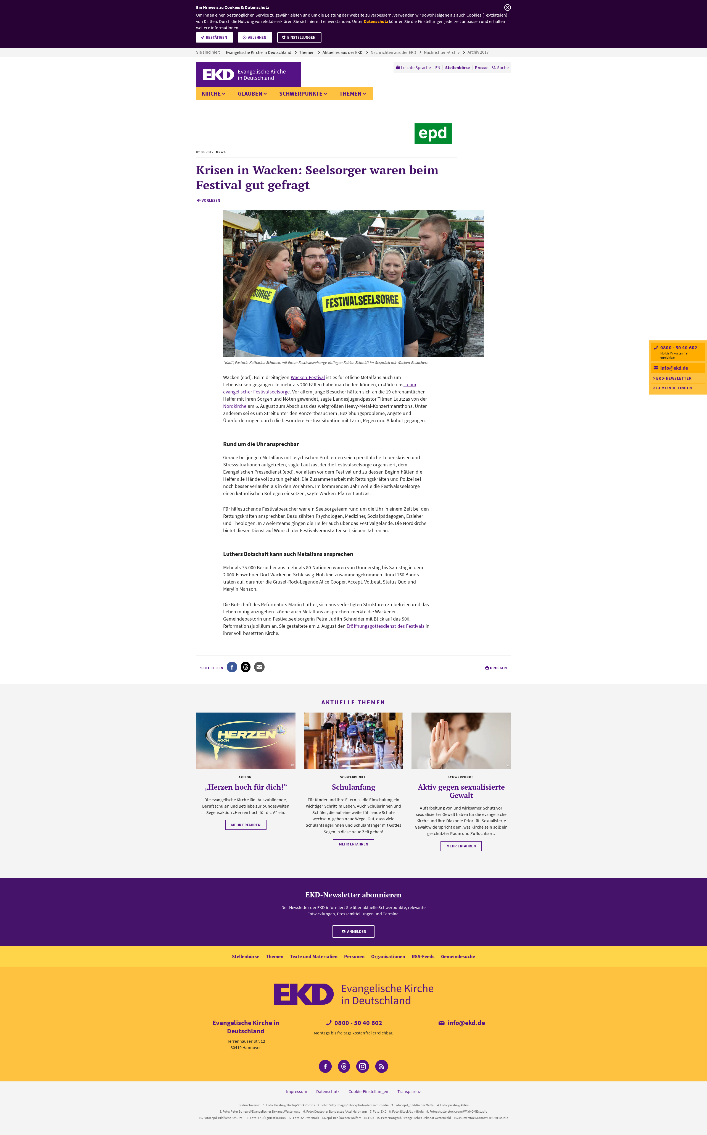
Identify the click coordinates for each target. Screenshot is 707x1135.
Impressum (296, 1091)
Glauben (250, 93)
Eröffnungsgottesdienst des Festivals (385, 626)
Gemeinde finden (674, 387)
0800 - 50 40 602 (678, 347)
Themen (307, 52)
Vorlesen (211, 200)
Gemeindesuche (458, 956)
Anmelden (356, 931)
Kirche (211, 93)
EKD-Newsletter (674, 378)
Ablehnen (257, 37)
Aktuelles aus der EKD (343, 52)
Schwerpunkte (301, 93)
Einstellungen (301, 37)
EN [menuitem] (437, 67)
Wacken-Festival (308, 377)
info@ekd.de (673, 368)
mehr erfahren (245, 824)
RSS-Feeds (423, 956)
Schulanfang (353, 787)
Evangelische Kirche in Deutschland (259, 52)
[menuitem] (413, 67)
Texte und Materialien (313, 956)
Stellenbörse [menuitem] (457, 67)
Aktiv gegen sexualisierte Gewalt (461, 791)
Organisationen (388, 956)
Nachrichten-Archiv (442, 52)
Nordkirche (235, 406)
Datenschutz (376, 21)
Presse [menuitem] (481, 67)
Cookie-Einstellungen (368, 1091)
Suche (503, 67)
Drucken (498, 667)
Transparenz (409, 1091)
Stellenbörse (245, 956)
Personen (354, 956)
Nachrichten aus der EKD (394, 52)
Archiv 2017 (479, 52)
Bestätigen (216, 37)
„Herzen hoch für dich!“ (246, 787)
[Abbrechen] (507, 7)
